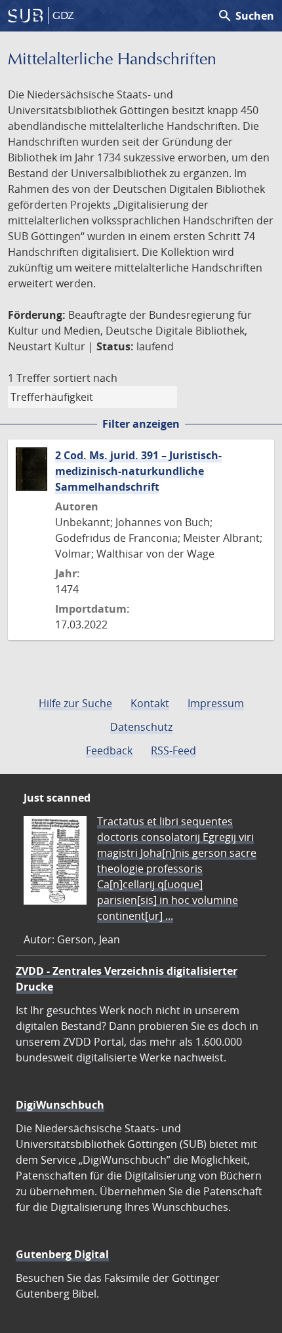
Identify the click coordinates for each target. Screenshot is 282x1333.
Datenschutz (141, 727)
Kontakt (150, 703)
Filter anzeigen (141, 424)
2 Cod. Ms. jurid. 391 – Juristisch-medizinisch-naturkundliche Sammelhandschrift (138, 471)
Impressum (216, 703)
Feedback (109, 750)
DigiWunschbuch (60, 1104)
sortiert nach (85, 378)
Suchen (245, 16)
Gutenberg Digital (62, 1254)
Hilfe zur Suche (75, 703)
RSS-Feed (173, 750)
